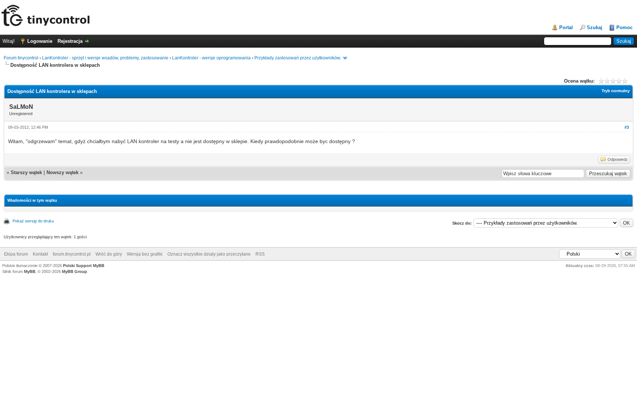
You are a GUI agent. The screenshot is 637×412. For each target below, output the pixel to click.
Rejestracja (70, 41)
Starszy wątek (26, 172)
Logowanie (39, 41)
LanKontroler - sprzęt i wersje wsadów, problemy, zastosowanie (105, 57)
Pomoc (624, 27)
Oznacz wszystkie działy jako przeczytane (209, 254)
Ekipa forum (16, 254)
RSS (260, 254)
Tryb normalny (616, 91)
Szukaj (594, 27)
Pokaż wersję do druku (33, 221)
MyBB (29, 271)
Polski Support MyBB (83, 265)
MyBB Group (74, 271)
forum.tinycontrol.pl (72, 254)
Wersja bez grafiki (145, 254)
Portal (566, 27)
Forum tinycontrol (21, 57)
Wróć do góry (108, 254)
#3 (626, 127)
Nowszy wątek (62, 172)
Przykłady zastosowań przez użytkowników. (297, 57)
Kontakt (40, 254)
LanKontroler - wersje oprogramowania (211, 57)
